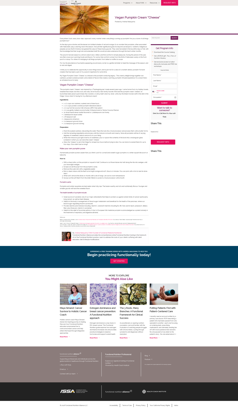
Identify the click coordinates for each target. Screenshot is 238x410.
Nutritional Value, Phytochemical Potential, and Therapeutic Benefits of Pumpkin (95, 219)
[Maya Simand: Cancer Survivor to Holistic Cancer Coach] (73, 294)
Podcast (147, 359)
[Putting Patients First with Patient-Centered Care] (164, 294)
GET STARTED (118, 261)
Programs (126, 3)
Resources (153, 3)
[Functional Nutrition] (122, 391)
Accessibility (114, 405)
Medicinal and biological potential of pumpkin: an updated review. (94, 223)
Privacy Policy (140, 405)
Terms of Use (127, 405)
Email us (63, 369)
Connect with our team (68, 374)
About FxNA (140, 3)
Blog (146, 356)
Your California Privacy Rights (160, 405)
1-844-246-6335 (65, 365)
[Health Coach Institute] (159, 391)
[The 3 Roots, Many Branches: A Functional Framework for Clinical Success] (133, 294)
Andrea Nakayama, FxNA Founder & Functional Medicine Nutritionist (98, 233)
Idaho (176, 405)
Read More (64, 337)
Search (174, 38)
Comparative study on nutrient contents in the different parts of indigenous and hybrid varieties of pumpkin (111, 224)
